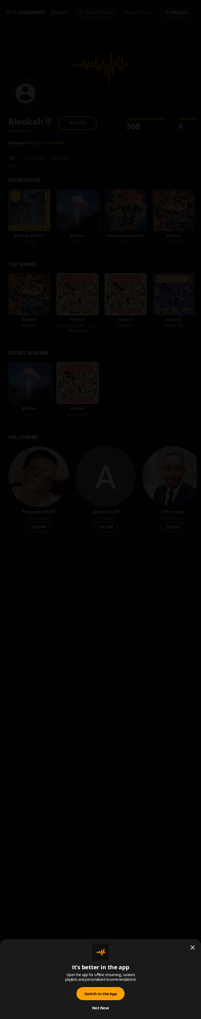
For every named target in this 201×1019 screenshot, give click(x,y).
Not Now (100, 1007)
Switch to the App (100, 993)
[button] (100, 509)
